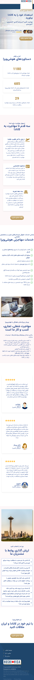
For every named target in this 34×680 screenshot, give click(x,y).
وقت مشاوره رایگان (26, 38)
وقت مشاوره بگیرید (17, 218)
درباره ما (7, 656)
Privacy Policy (17, 679)
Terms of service (7, 679)
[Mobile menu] (3, 1)
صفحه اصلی (8, 650)
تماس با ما (8, 653)
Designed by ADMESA (9, 669)
